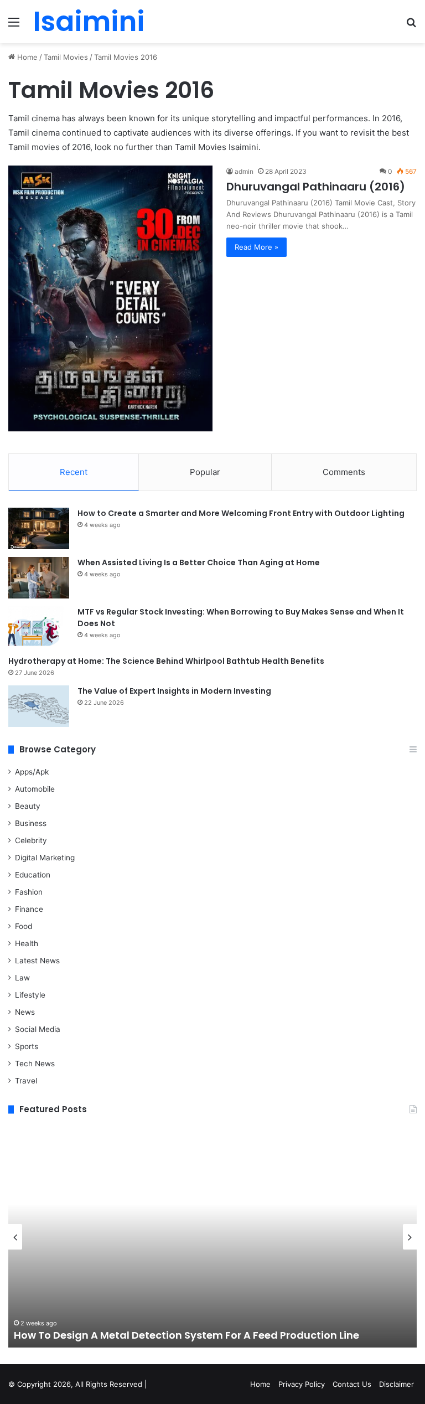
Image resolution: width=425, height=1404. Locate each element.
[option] (212, 1237)
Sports (26, 1046)
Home (26, 57)
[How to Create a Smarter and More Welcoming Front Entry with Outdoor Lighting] (38, 528)
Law (22, 977)
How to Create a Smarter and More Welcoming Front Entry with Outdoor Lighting (241, 513)
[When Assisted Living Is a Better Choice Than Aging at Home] (38, 577)
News (25, 1012)
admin (244, 171)
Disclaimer (396, 1384)
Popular (205, 472)
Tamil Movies (66, 57)
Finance (29, 909)
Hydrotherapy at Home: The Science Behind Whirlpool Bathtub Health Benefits (166, 661)
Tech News (35, 1063)
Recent (73, 472)
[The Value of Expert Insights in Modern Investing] (38, 706)
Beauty (27, 806)
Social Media (37, 1029)
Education (32, 874)
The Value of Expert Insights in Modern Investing (174, 690)
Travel (26, 1080)
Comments (344, 472)
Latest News (37, 960)
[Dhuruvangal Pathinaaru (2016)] (110, 298)
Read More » (256, 246)
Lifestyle (30, 994)
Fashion (29, 891)
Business (30, 823)
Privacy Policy (301, 1384)
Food (23, 926)
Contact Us (352, 1384)
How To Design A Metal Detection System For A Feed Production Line (186, 1335)
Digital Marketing (45, 857)
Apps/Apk (32, 771)
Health (26, 943)
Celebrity (31, 840)
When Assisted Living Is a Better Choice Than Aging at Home (198, 562)
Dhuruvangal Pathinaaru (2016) (315, 186)
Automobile (35, 788)
